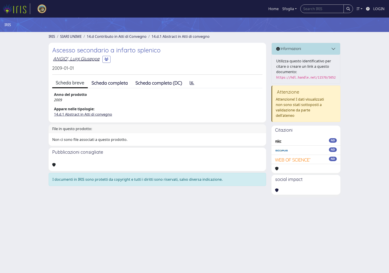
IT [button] (358, 8)
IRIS (52, 36)
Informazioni (290, 48)
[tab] (192, 83)
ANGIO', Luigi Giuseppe (76, 58)
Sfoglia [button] (288, 8)
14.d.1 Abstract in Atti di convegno (181, 36)
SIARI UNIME (71, 36)
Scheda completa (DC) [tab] (159, 83)
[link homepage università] (42, 8)
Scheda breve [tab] (70, 83)
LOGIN (378, 8)
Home (273, 8)
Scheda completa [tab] (110, 83)
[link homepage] (16, 8)
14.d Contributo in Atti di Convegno (117, 36)
